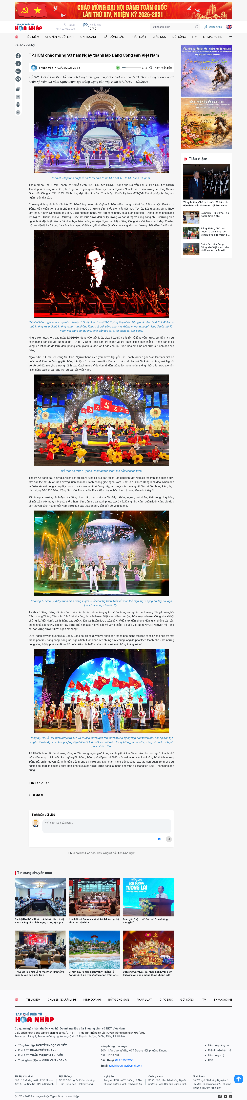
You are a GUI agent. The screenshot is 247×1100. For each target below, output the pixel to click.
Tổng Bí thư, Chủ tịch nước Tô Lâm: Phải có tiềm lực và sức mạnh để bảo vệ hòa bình (215, 233)
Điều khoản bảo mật (220, 1050)
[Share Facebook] (18, 55)
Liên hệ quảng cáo (219, 1045)
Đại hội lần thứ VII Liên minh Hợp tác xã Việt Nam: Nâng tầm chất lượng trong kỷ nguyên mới (40, 922)
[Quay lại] (18, 112)
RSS (211, 1060)
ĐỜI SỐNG (179, 36)
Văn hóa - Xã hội (25, 45)
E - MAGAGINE (212, 36)
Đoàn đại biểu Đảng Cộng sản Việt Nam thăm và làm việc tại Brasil (215, 247)
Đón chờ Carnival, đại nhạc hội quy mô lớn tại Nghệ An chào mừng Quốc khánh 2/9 (147, 973)
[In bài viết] (18, 104)
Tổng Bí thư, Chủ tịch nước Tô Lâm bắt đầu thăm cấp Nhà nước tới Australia (206, 204)
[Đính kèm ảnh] (159, 839)
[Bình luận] (18, 89)
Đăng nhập (215, 26)
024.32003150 (124, 1060)
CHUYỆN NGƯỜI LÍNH (59, 36)
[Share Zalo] (18, 71)
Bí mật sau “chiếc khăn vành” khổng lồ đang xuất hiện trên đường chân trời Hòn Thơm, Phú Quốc (92, 974)
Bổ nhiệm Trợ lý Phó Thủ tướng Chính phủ (215, 214)
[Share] (18, 79)
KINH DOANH (88, 36)
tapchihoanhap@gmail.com (125, 1065)
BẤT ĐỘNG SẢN (114, 36)
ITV (194, 36)
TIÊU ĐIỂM (32, 36)
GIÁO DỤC (159, 36)
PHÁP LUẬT (138, 36)
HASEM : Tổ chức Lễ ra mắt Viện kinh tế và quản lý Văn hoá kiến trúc (39, 973)
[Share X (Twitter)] (18, 63)
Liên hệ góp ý (216, 1055)
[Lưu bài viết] (18, 97)
